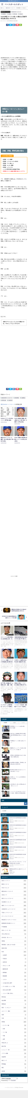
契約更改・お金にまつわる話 (14, 944)
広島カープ (14, 894)
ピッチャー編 (14, 1025)
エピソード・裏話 (14, 1011)
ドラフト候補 (14, 1053)
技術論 (14, 1021)
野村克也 (14, 997)
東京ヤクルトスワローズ (14, 898)
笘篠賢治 (23, 397)
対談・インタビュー (14, 1007)
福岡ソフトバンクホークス (14, 905)
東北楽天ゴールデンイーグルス (14, 919)
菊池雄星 (14, 976)
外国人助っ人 (14, 1042)
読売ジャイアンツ (14, 880)
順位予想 (14, 1046)
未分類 (14, 1071)
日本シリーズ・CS (14, 930)
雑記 (14, 1067)
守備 (14, 1035)
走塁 (14, 1039)
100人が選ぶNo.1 (14, 934)
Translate (13, 1080)
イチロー (14, 979)
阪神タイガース (14, 884)
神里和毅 (17, 397)
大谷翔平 (14, 955)
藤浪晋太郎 (14, 969)
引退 (14, 1018)
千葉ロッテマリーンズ (14, 912)
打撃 (14, 1028)
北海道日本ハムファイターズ (14, 909)
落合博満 (14, 1000)
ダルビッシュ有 (14, 965)
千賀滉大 (14, 958)
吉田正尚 (14, 962)
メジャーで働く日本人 (14, 993)
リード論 (14, 1032)
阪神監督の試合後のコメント (14, 923)
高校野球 (14, 1056)
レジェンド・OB (14, 1049)
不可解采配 (14, 926)
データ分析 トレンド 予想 (14, 986)
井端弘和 (10, 400)
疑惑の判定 (14, 948)
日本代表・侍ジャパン (14, 937)
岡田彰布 (14, 1004)
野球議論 (14, 1064)
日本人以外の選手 (14, 990)
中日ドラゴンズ (14, 887)
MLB (14, 951)
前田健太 (14, 972)
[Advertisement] (14, 42)
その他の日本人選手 (14, 983)
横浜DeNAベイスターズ (5, 11)
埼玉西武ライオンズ (14, 902)
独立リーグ (14, 1060)
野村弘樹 (4, 400)
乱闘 (14, 1014)
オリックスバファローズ (14, 916)
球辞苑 (14, 941)
